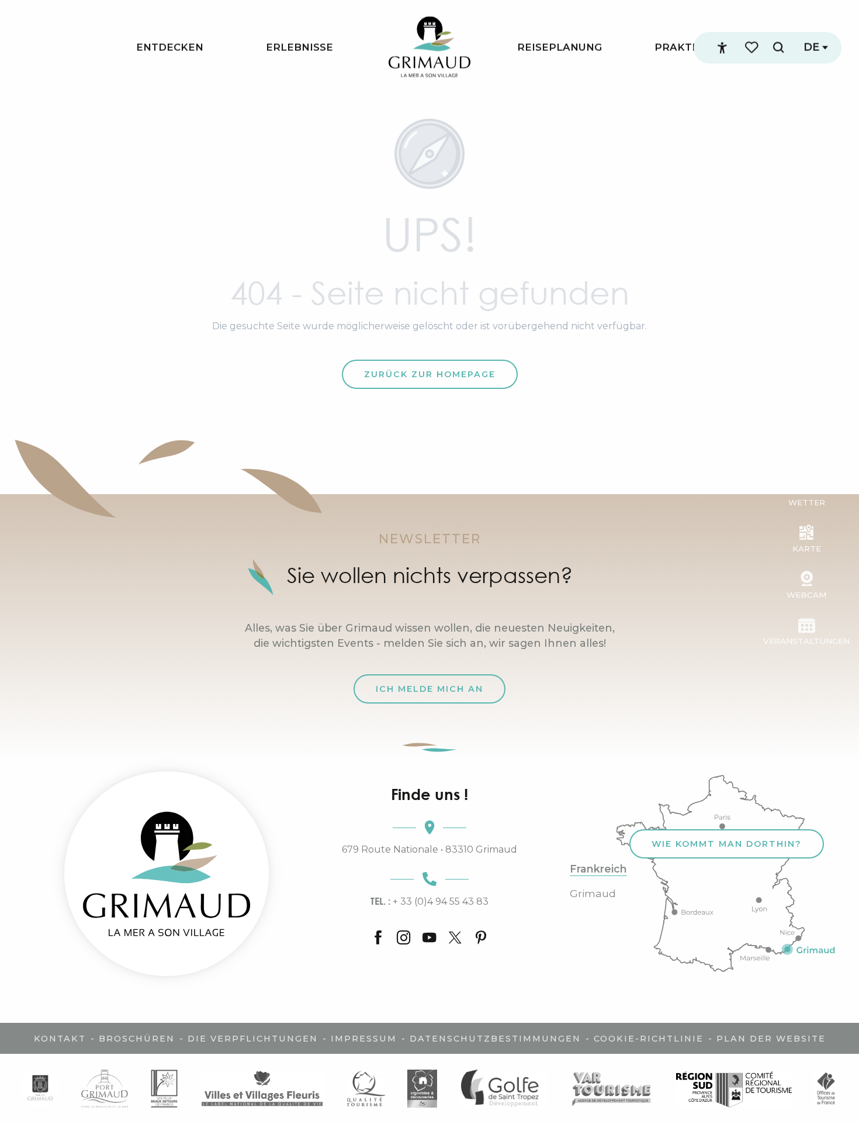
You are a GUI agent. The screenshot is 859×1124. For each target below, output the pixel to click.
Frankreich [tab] (598, 869)
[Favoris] (752, 47)
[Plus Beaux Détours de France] (164, 1088)
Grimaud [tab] (593, 893)
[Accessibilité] (722, 48)
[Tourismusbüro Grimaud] (166, 873)
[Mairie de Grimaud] (40, 1088)
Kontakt (60, 1038)
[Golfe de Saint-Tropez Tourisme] (503, 1088)
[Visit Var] (611, 1088)
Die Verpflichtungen (253, 1038)
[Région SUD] (734, 1088)
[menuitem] (170, 47)
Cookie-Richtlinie (649, 1038)
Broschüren (137, 1038)
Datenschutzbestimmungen (495, 1038)
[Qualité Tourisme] (365, 1088)
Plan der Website (771, 1038)
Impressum (364, 1038)
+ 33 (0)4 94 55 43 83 (429, 901)
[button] (778, 47)
